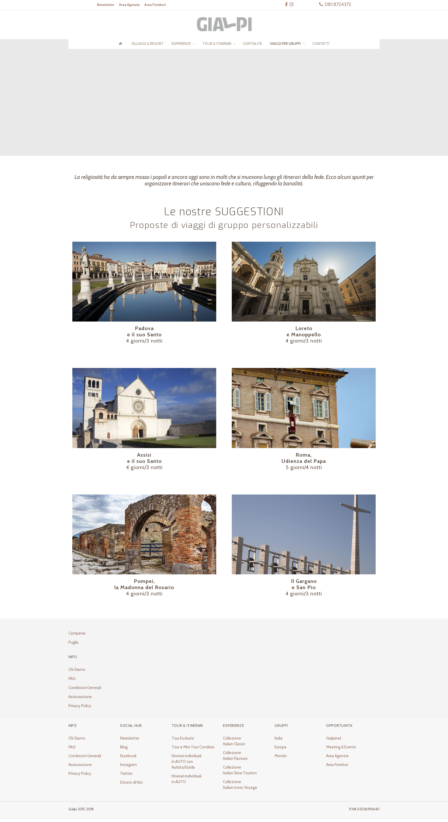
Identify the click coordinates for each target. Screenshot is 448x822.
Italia (279, 738)
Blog (124, 747)
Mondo (281, 756)
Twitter (126, 773)
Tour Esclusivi (183, 738)
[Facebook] (286, 4)
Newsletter (129, 738)
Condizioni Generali (84, 687)
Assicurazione (80, 696)
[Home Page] (121, 43)
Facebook (128, 756)
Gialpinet (333, 738)
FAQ (71, 678)
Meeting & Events (341, 747)
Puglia (73, 642)
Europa (280, 747)
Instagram (128, 764)
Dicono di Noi (131, 782)
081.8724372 (338, 4)
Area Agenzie (337, 756)
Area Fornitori (337, 764)
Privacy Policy (79, 705)
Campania (77, 633)
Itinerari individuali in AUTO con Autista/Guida (186, 762)
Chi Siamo (76, 669)
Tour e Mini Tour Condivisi (193, 747)
